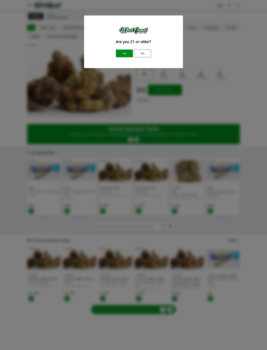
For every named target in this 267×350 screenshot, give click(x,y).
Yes (124, 53)
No (142, 53)
